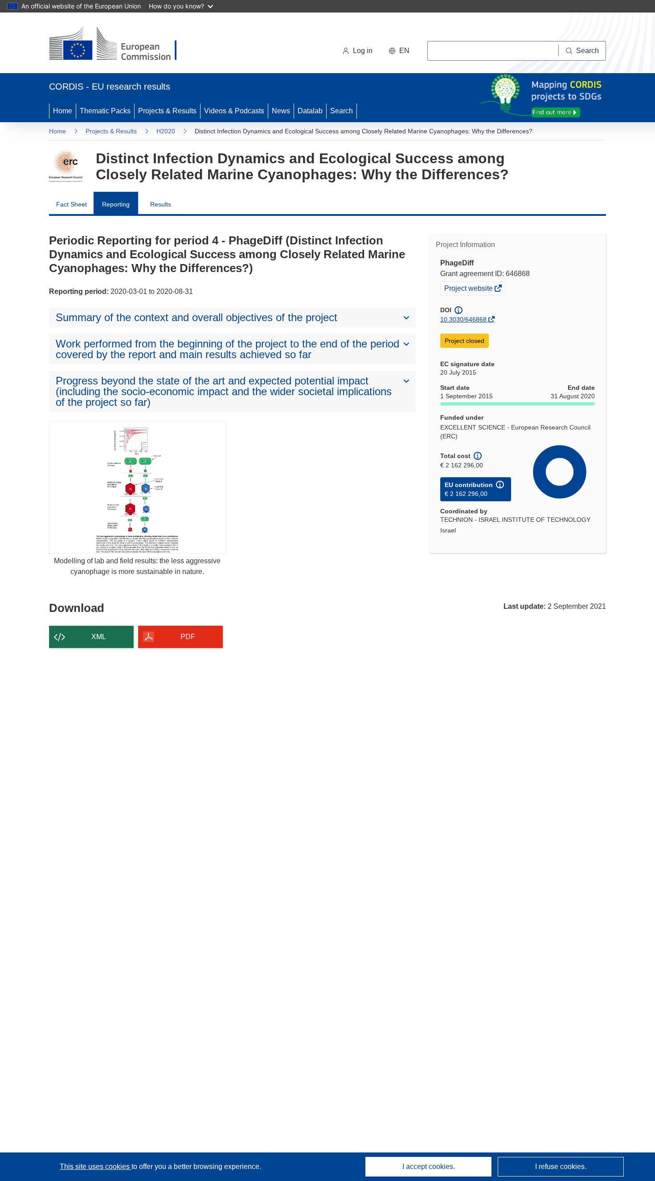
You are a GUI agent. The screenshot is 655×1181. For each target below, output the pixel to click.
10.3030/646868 (463, 319)
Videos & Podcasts (234, 111)
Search (341, 111)
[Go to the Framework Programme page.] (65, 166)
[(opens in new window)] (121, 44)
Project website (469, 289)
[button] (399, 51)
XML (98, 636)
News (281, 111)
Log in (363, 50)
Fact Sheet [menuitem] (71, 204)
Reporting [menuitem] (116, 204)
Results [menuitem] (160, 204)
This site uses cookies (95, 1166)
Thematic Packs (105, 111)
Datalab (310, 111)
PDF (187, 636)
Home (62, 111)
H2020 (165, 131)
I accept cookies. (428, 1166)
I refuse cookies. (560, 1166)
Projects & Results (167, 111)
